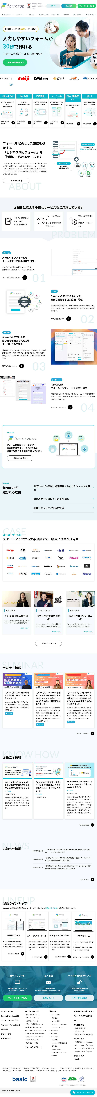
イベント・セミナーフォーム (36, 1030)
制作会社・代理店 (32, 1043)
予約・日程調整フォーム (34, 1024)
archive (72, 722)
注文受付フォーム (32, 1021)
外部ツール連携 (43, 14)
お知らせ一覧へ (84, 880)
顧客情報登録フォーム (33, 1027)
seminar (10, 713)
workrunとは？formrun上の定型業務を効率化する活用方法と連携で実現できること (17, 785)
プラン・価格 (55, 14)
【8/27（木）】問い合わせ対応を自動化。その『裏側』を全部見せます (17, 695)
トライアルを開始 (79, 998)
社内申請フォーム (32, 1040)
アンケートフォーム (33, 1018)
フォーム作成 (55, 1015)
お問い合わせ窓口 (51, 908)
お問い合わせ (48, 998)
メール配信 (54, 1030)
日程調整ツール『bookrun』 (85, 1042)
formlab (77, 1059)
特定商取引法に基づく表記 (11, 1070)
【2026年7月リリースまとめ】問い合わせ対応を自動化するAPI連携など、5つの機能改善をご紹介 (67, 850)
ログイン (53, 6)
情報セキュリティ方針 (31, 1068)
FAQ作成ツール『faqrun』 (84, 1051)
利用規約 (78, 1068)
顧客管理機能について (9, 366)
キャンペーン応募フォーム (35, 1033)
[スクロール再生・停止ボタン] (11, 84)
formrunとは (15, 181)
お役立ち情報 (77, 14)
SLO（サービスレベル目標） (45, 1070)
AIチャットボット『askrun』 (84, 1048)
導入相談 (69, 6)
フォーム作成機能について (11, 278)
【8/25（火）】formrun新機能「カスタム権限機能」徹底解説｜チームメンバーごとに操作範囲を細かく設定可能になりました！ (48, 698)
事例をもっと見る (48, 643)
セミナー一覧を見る (83, 734)
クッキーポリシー (66, 1068)
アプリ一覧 (54, 1036)
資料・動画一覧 (80, 1028)
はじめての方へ (6, 14)
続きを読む (25, 628)
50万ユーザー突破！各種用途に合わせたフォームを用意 (62, 488)
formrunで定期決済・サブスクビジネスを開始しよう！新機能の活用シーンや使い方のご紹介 (48, 786)
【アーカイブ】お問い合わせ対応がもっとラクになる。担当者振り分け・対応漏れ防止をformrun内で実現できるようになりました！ (79, 698)
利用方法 (31, 14)
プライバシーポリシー (49, 1068)
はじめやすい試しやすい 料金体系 (51, 498)
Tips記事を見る (84, 825)
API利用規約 (88, 1068)
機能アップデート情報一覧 (84, 1034)
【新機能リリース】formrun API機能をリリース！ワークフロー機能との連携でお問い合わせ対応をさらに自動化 (68, 867)
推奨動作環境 (28, 1070)
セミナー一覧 (79, 1031)
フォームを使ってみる (86, 6)
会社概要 (5, 1068)
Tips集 (9, 791)
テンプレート (20, 14)
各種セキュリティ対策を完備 (49, 508)
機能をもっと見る (20, 458)
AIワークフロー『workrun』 (84, 1045)
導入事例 (66, 14)
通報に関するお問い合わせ (67, 1070)
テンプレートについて (58, 407)
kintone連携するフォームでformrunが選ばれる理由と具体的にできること (79, 784)
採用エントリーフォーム (34, 1036)
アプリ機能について (57, 319)
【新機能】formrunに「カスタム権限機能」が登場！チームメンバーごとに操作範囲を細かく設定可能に (67, 859)
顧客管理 (54, 1033)
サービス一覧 (90, 14)
